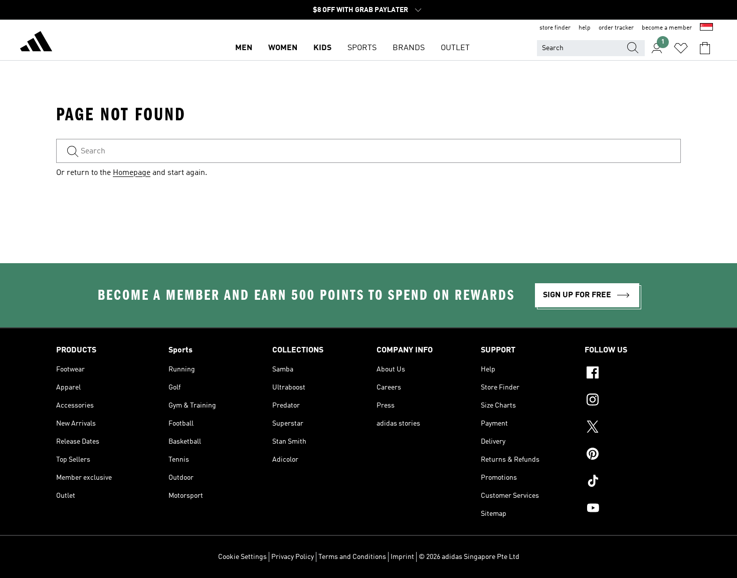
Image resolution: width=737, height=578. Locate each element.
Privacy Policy (292, 556)
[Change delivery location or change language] (706, 28)
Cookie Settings (242, 556)
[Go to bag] (705, 48)
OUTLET (455, 48)
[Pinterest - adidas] (633, 455)
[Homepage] (36, 43)
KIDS (322, 48)
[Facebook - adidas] (633, 374)
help (585, 28)
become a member (667, 28)
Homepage (131, 173)
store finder (555, 28)
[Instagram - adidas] (633, 401)
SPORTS (362, 48)
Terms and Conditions (352, 556)
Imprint (402, 556)
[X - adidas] (633, 428)
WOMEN (282, 48)
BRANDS (409, 48)
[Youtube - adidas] (633, 509)
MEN (243, 48)
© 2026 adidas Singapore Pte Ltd (469, 556)
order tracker (616, 28)
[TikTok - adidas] (633, 482)
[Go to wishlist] (681, 48)
